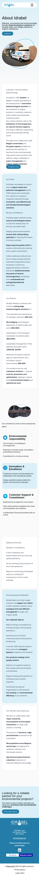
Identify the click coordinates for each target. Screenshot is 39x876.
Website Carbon (26, 855)
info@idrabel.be (19, 838)
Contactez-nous (13, 167)
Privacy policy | (19, 870)
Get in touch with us (10, 811)
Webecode (11, 866)
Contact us (7, 33)
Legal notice (19, 873)
